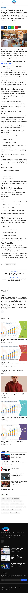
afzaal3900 (12, 457)
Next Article (13, 277)
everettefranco (3, 373)
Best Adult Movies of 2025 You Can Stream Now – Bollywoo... (13, 462)
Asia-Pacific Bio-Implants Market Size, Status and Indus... (14, 339)
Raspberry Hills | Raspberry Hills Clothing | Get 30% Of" (13, 394)
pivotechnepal (13, 560)
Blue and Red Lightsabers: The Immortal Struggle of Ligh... (18, 474)
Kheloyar (12, 512)
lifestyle (12, 504)
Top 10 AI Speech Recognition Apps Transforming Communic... (18, 549)
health (8, 498)
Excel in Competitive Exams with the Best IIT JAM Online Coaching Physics (14, 279)
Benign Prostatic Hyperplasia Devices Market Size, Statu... (14, 418)
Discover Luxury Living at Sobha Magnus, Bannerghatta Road (14, 274)
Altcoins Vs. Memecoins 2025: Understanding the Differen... (18, 564)
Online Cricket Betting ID (7, 501)
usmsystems (13, 551)
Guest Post (13, 466)
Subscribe (24, 580)
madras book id (5, 512)
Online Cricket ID (15, 498)
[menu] (1, 2)
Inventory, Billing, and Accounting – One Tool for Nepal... (17, 557)
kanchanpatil (3, 342)
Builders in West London (10, 264)
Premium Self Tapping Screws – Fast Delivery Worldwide (12, 371)
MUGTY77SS (3, 397)
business (14, 509)
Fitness (15, 501)
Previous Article (14, 271)
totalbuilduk (4, 295)
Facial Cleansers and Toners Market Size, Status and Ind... (13, 442)
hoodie (17, 512)
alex (11, 468)
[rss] (2, 541)
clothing (20, 509)
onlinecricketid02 (5, 464)
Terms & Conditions (5, 589)
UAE (9, 509)
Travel (20, 501)
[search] (26, 2)
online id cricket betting (15, 507)
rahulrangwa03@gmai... (5, 366)
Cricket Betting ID (19, 504)
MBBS (3, 507)
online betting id (5, 504)
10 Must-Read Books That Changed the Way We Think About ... (19, 482)
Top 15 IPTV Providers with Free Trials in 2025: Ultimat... (18, 455)
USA (7, 507)
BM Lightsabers (13, 476)
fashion (3, 498)
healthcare (4, 509)
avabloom (12, 566)
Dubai (23, 507)
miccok (12, 484)
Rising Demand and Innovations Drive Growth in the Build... (13, 363)
